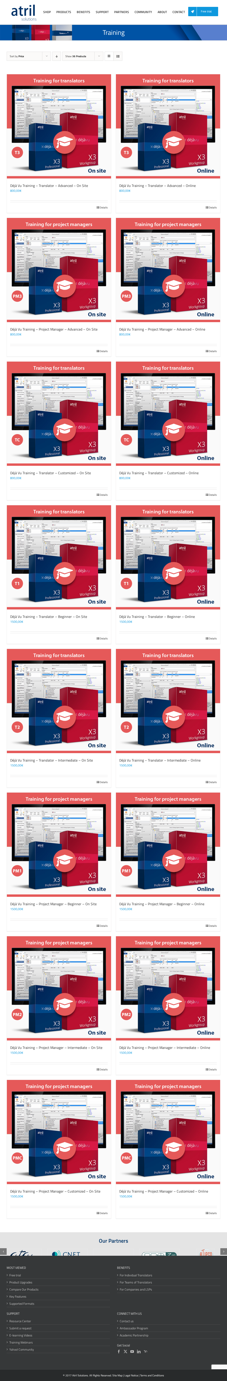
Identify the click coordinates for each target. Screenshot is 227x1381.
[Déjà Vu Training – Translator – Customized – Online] (168, 414)
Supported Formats (21, 1303)
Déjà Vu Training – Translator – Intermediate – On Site (51, 760)
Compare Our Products (24, 1289)
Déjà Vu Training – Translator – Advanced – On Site (49, 185)
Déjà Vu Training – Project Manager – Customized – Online (163, 1191)
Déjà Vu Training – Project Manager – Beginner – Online (161, 904)
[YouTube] (132, 1351)
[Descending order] (56, 56)
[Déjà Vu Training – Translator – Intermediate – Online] (168, 701)
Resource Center (20, 1321)
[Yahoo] (145, 1351)
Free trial (15, 1275)
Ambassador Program (134, 1328)
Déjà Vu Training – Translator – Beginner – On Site (48, 616)
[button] (3, 1251)
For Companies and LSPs (136, 1289)
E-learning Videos (20, 1335)
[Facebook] (119, 1351)
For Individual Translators (136, 1275)
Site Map (117, 1375)
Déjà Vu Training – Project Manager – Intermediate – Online (164, 1047)
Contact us (127, 1321)
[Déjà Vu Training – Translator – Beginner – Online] (168, 557)
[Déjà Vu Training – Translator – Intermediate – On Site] (59, 701)
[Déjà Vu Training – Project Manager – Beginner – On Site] (59, 845)
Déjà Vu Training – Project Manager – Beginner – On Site (53, 904)
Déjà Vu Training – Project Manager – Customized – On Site (55, 1191)
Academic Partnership (134, 1335)
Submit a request (20, 1328)
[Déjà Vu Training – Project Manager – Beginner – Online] (168, 845)
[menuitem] (204, 11)
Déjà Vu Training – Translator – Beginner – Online (157, 616)
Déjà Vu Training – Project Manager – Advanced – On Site (54, 329)
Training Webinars (21, 1342)
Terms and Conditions (152, 1375)
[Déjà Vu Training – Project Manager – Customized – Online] (168, 1132)
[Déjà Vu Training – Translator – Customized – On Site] (59, 414)
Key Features (17, 1296)
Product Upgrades (20, 1282)
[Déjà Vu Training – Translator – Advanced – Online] (168, 126)
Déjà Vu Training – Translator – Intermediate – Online (160, 760)
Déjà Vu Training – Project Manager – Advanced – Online (162, 329)
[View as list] (118, 56)
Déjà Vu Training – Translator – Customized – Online (159, 473)
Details (104, 208)
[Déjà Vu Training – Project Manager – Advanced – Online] (168, 270)
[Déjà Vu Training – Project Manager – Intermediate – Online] (168, 988)
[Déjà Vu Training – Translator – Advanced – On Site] (59, 126)
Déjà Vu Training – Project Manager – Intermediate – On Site (56, 1047)
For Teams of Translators (136, 1282)
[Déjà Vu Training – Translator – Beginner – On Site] (59, 557)
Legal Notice (131, 1375)
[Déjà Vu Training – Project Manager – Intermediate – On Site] (59, 988)
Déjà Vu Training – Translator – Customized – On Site (50, 473)
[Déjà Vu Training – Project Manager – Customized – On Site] (59, 1132)
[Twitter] (125, 1351)
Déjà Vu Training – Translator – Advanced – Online (157, 185)
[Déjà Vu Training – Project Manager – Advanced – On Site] (59, 270)
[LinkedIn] (139, 1351)
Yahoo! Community (21, 1349)
